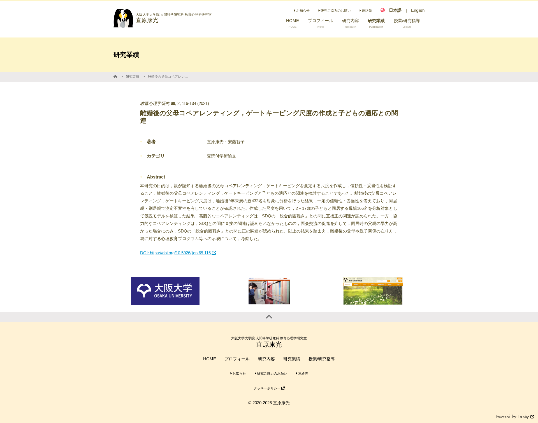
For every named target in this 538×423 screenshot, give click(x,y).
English (418, 10)
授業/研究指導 (322, 358)
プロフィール (237, 358)
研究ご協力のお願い (335, 11)
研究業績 (132, 77)
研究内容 (266, 358)
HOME (209, 358)
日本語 (395, 10)
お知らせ (302, 11)
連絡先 (366, 11)
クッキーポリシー (267, 388)
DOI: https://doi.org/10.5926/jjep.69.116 (176, 252)
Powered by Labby (513, 417)
